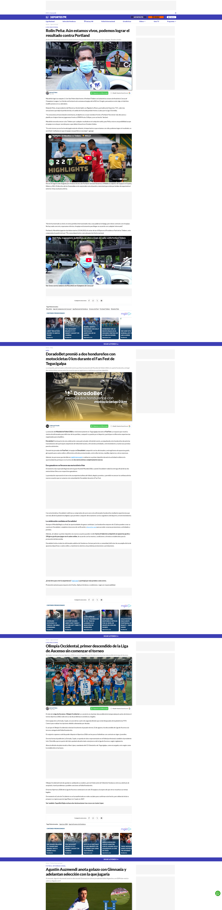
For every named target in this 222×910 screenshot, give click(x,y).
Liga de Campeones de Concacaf (62, 309)
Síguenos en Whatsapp (100, 93)
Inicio (47, 24)
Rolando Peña (115, 309)
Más (51, 347)
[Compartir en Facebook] (89, 300)
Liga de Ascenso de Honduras (77, 824)
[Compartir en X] (97, 300)
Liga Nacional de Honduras (80, 309)
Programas (170, 21)
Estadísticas (127, 21)
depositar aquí (91, 527)
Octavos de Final (94, 309)
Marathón (49, 309)
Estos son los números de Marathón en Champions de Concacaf (71, 286)
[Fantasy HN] (156, 17)
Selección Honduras (69, 21)
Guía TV (156, 21)
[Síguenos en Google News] (101, 300)
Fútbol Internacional (108, 21)
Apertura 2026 (63, 824)
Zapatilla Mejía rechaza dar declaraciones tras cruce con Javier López (79, 803)
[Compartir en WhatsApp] (93, 300)
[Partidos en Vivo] (139, 17)
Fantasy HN (53, 13)
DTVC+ (47, 13)
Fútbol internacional (56, 863)
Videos (141, 21)
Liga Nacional (50, 21)
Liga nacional (54, 24)
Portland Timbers (105, 309)
